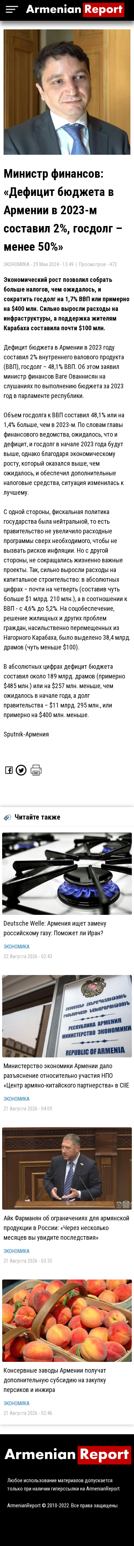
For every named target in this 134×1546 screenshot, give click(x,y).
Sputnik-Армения (26, 734)
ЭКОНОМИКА (17, 947)
